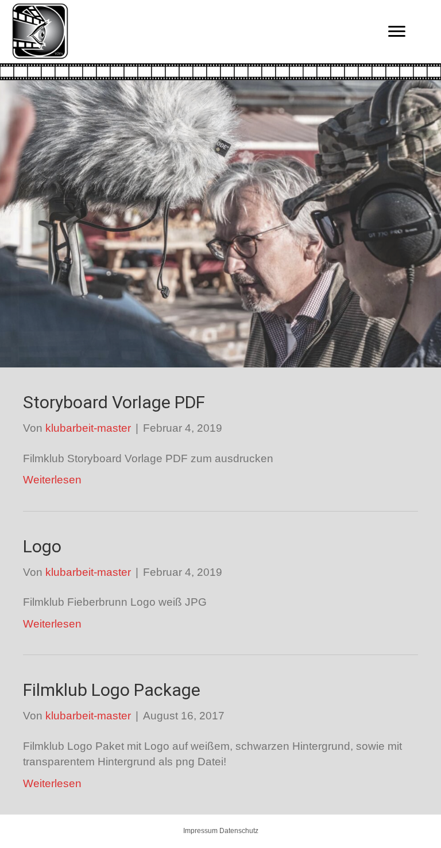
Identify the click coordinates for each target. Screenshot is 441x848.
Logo (42, 546)
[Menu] (397, 31)
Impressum (200, 831)
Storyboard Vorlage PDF (114, 402)
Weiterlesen (52, 480)
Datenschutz (238, 831)
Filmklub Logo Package (111, 690)
